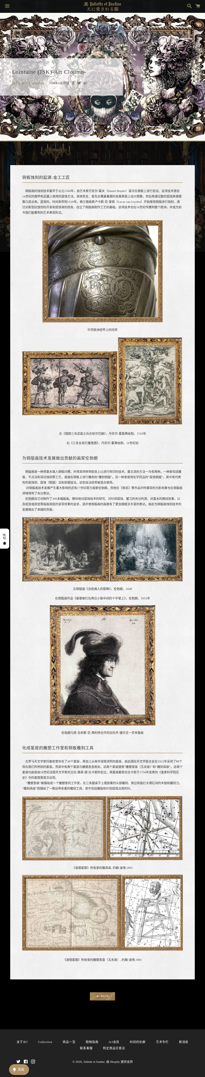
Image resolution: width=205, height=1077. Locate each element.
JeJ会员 (114, 1042)
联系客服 (86, 1048)
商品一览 (69, 1042)
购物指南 (92, 1042)
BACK (104, 996)
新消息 (183, 1042)
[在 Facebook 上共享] (73, 83)
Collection (45, 1042)
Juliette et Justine (94, 1061)
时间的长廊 (138, 1042)
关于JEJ (22, 1042)
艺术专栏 (162, 1042)
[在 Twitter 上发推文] (79, 83)
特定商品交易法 (114, 1048)
